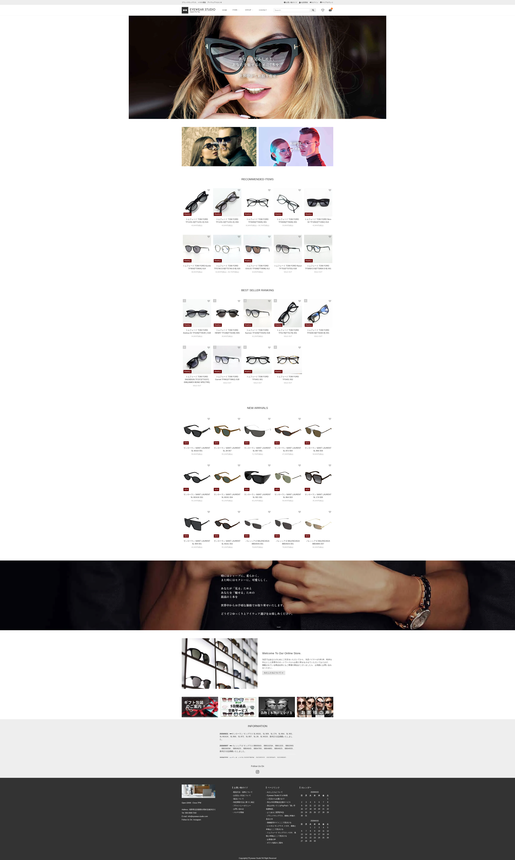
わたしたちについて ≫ (273, 673)
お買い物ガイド (291, 2)
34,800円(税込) (257, 272)
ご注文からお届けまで (275, 799)
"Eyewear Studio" (255, 858)
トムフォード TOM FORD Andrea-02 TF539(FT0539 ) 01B (197, 331)
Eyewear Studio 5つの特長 (277, 795)
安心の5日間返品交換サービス (279, 802)
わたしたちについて (275, 792)
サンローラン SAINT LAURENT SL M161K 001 (197, 495)
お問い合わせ (238, 809)
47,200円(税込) (287, 454)
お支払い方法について (242, 795)
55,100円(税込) (227, 454)
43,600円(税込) (196, 225)
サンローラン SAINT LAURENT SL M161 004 (227, 495)
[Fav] (323, 10)
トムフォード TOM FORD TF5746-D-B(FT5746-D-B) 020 (227, 267)
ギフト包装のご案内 (275, 843)
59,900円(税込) (196, 454)
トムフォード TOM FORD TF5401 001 (257, 378)
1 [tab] (255, 117)
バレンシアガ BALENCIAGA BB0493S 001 (257, 542)
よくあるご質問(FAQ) (275, 812)
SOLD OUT (288, 272)
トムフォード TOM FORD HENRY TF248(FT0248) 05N (227, 331)
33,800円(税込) (287, 225)
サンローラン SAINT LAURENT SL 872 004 (288, 449)
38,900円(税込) (196, 272)
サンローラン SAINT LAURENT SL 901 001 (257, 495)
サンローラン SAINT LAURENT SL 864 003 (288, 495)
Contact (263, 10)
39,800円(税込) (227, 336)
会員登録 (304, 2)
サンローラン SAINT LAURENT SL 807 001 (257, 449)
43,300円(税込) (196, 547)
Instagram (197, 820)
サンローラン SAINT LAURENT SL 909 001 (197, 542)
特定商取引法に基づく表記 (243, 802)
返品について (238, 799)
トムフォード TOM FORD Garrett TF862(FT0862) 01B (227, 378)
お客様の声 (271, 839)
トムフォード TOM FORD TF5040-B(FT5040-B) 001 (318, 331)
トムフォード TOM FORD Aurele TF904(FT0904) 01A (197, 267)
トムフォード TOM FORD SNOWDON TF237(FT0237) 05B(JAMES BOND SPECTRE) (197, 379)
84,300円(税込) (318, 547)
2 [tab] (259, 117)
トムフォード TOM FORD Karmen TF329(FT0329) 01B (257, 331)
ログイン (315, 2)
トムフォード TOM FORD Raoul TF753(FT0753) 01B (288, 267)
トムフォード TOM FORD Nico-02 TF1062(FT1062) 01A (318, 220)
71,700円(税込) (257, 454)
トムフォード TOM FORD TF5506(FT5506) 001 (288, 220)
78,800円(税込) (257, 547)
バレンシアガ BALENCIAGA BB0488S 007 (318, 542)
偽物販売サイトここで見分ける (279, 823)
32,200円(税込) (257, 336)
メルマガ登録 (238, 812)
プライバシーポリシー (242, 806)
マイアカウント (327, 2)
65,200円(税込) (257, 501)
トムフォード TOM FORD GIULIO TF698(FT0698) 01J (257, 267)
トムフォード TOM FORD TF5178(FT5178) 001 (288, 331)
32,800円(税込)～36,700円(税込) (257, 225)
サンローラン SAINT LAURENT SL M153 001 (197, 449)
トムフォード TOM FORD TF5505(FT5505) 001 (257, 220)
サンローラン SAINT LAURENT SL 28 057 (227, 449)
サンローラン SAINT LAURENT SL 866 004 (318, 449)
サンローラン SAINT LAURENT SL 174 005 (318, 495)
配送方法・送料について (243, 792)
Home (224, 10)
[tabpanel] (257, 67)
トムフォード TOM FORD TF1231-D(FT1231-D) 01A (197, 220)
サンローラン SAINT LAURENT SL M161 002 (227, 542)
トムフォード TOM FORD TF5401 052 (288, 378)
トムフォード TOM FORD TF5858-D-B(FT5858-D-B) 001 (318, 267)
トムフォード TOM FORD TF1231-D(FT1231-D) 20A (227, 220)
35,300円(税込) (318, 501)
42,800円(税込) (318, 225)
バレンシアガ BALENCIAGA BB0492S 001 (288, 542)
